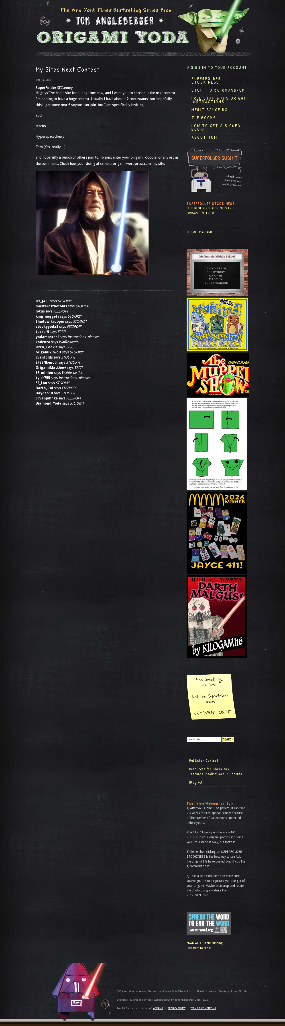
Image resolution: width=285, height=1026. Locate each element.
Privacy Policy (176, 1008)
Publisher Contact (203, 760)
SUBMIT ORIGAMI (199, 232)
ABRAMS (158, 1008)
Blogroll (196, 782)
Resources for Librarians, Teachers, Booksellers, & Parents (215, 771)
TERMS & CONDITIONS (203, 1008)
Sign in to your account (219, 67)
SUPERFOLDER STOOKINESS (207, 208)
